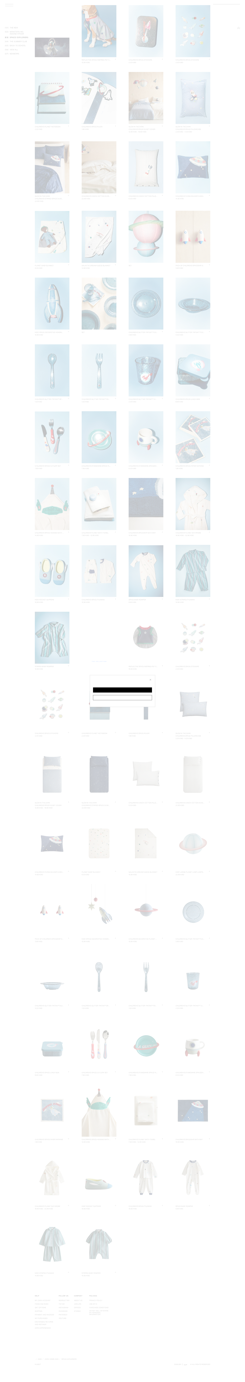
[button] (122, 690)
